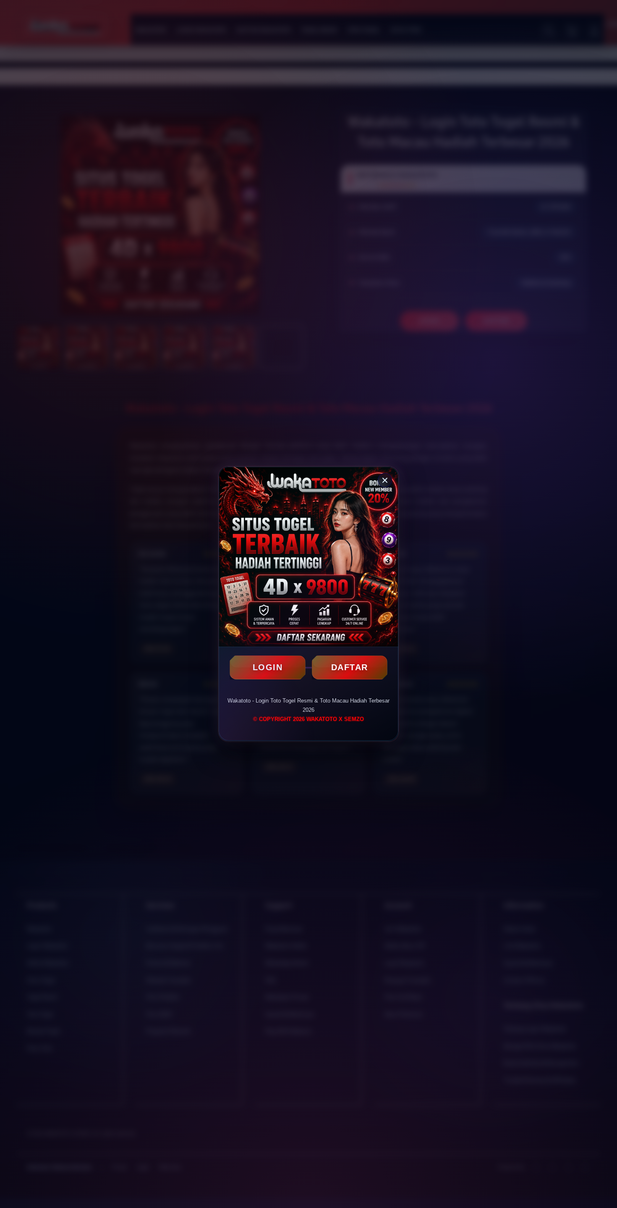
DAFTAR (349, 667)
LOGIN (268, 667)
